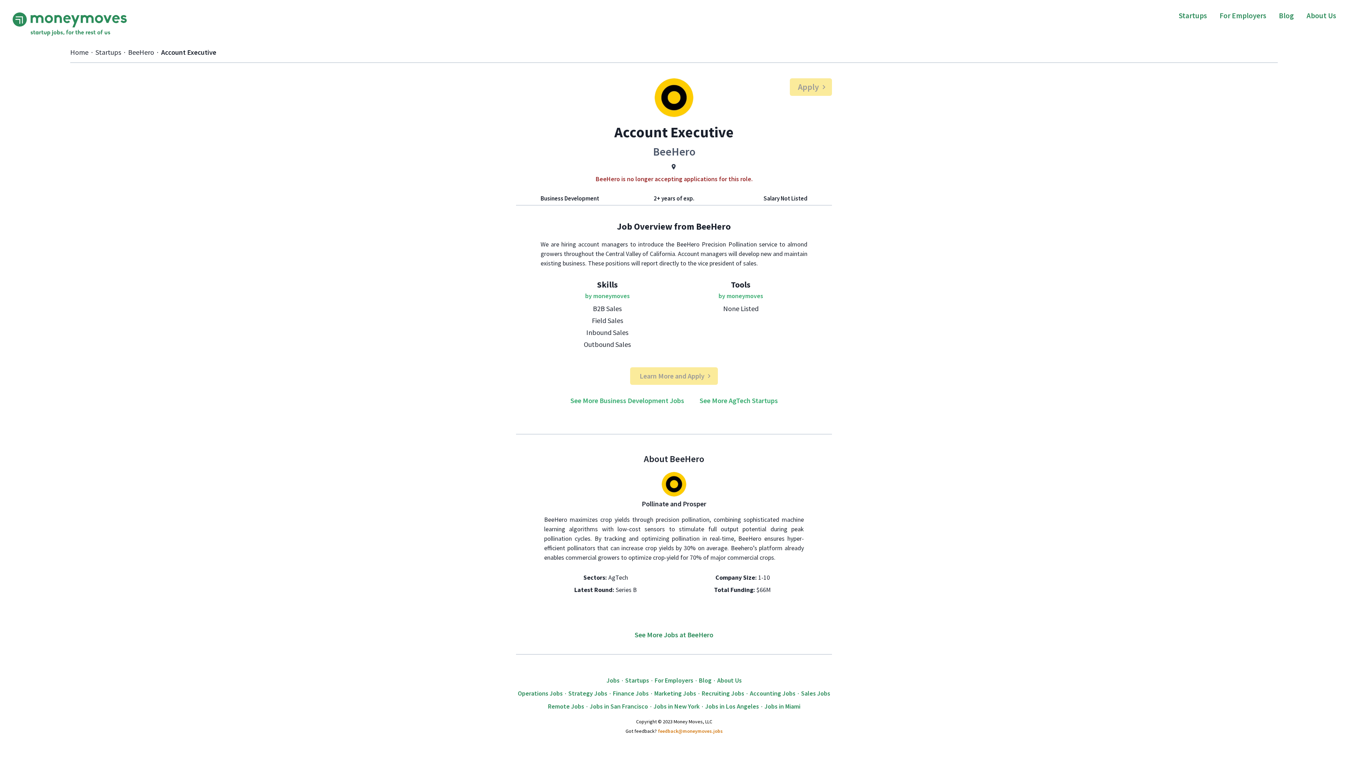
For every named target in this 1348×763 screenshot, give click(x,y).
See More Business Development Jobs (627, 400)
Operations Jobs (540, 693)
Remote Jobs (566, 706)
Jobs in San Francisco (619, 706)
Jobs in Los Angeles (732, 706)
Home (79, 52)
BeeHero (141, 52)
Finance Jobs (631, 693)
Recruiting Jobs (723, 693)
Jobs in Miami (782, 706)
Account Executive (188, 52)
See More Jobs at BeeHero (674, 634)
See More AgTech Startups (739, 400)
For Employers (1243, 15)
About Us (1321, 15)
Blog (1286, 15)
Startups (1193, 15)
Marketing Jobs (675, 693)
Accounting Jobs (772, 693)
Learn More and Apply (672, 375)
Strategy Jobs (587, 693)
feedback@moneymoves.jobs (690, 731)
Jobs (613, 680)
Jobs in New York (677, 706)
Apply (808, 86)
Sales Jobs (815, 693)
